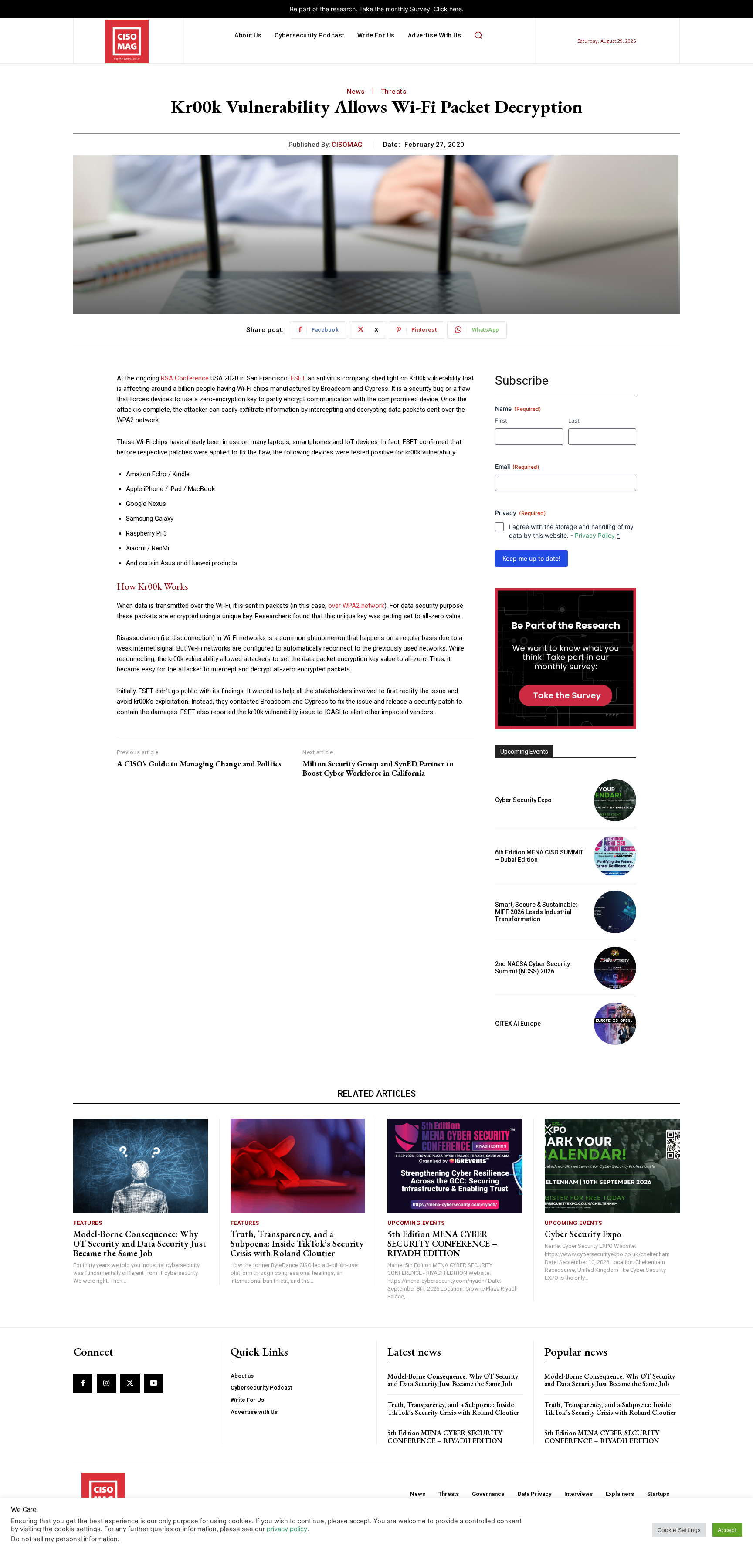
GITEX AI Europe (518, 1023)
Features (87, 1223)
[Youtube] (153, 1383)
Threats (394, 91)
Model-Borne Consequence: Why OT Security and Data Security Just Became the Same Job (139, 1243)
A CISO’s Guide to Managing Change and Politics (199, 764)
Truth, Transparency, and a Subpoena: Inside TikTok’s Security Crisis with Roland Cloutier (297, 1243)
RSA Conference (185, 378)
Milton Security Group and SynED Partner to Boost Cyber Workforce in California (378, 768)
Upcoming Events (416, 1223)
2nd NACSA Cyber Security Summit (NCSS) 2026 (532, 967)
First (501, 420)
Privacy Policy (595, 535)
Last (574, 420)
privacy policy (287, 1529)
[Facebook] (82, 1383)
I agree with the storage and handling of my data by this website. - (571, 531)
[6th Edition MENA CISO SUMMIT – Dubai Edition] (615, 856)
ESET (298, 378)
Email (517, 466)
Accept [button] (727, 1529)
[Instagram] (106, 1383)
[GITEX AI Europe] (615, 1024)
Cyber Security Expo (523, 800)
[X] (129, 1383)
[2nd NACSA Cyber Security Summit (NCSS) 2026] (615, 968)
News (356, 91)
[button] (478, 35)
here (455, 9)
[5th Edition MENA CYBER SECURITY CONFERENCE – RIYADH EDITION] (454, 1166)
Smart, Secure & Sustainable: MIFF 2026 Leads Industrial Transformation (536, 912)
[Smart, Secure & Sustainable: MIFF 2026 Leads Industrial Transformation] (615, 912)
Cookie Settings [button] (679, 1529)
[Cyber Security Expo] (615, 800)
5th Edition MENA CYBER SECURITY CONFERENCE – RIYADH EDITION (442, 1243)
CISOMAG (347, 145)
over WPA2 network (356, 606)
